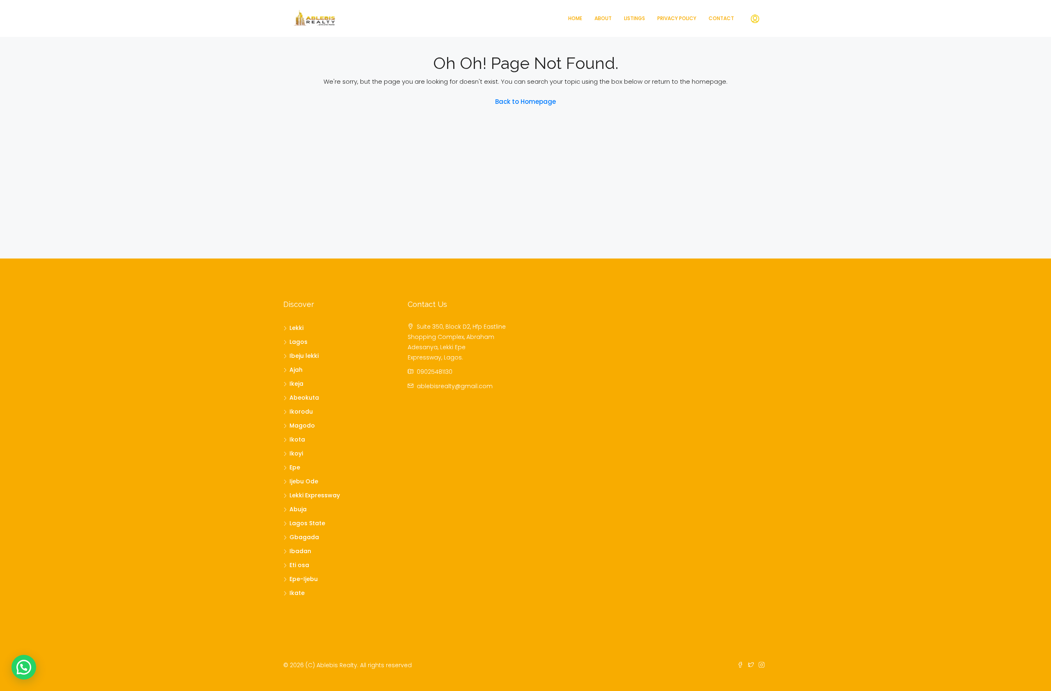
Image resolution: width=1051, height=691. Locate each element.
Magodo (302, 425)
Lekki (296, 328)
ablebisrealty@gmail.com (455, 386)
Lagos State (307, 523)
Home (575, 18)
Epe (294, 467)
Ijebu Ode (303, 481)
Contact (721, 18)
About (603, 18)
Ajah (296, 370)
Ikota (297, 439)
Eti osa (299, 565)
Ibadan (300, 551)
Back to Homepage (525, 101)
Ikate (297, 593)
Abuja (298, 509)
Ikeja (296, 384)
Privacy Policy (676, 18)
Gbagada (304, 537)
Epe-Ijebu (303, 579)
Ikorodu (301, 411)
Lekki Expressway (314, 495)
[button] (23, 667)
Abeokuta (304, 398)
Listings (634, 18)
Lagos (298, 342)
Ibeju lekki (304, 356)
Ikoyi (296, 453)
